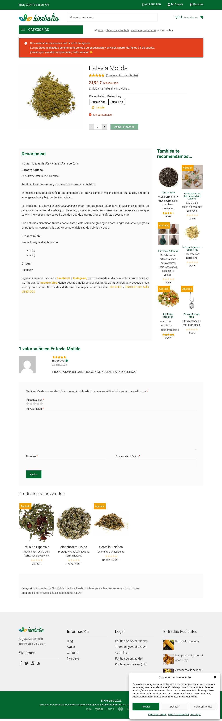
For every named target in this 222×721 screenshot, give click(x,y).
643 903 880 (153, 4)
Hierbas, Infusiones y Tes (91, 588)
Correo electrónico (128, 456)
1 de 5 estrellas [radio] (27, 403)
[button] (215, 677)
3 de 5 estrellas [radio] (34, 403)
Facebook (63, 278)
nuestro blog (48, 282)
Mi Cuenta (177, 4)
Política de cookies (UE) (131, 664)
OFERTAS (115, 287)
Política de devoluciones (131, 641)
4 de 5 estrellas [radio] (37, 403)
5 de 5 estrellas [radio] (41, 403)
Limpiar (100, 107)
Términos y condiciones (131, 647)
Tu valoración (35, 408)
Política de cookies (157, 714)
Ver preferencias (203, 706)
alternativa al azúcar (46, 592)
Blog (70, 641)
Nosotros (73, 658)
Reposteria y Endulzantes (143, 30)
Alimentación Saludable (117, 30)
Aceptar (146, 706)
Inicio (101, 30)
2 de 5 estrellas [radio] (30, 403)
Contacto (73, 653)
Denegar (174, 706)
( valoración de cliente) (122, 75)
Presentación (97, 96)
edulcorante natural (70, 592)
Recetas (198, 4)
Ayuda (71, 647)
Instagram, (80, 278)
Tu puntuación (35, 399)
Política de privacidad (178, 714)
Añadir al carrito (124, 126)
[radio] (98, 102)
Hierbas (70, 588)
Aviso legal (195, 714)
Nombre (32, 456)
